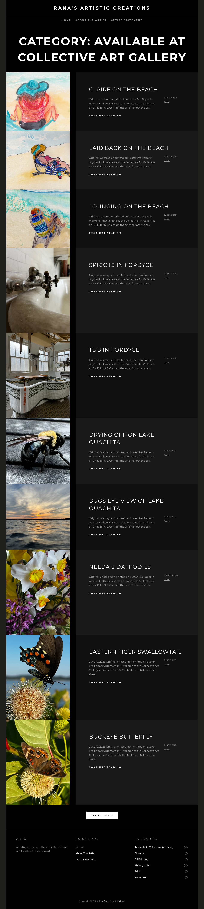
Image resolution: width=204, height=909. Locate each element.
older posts (102, 815)
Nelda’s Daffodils (120, 567)
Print (137, 871)
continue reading (105, 116)
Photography (142, 865)
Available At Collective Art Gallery (154, 847)
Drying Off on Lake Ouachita (121, 438)
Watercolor (141, 877)
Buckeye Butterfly (121, 736)
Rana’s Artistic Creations (112, 901)
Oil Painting (141, 859)
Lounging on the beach (129, 206)
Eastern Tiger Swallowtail (135, 651)
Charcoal (140, 853)
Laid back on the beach (129, 148)
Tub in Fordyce (114, 350)
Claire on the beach (123, 89)
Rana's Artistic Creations (102, 8)
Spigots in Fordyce (121, 265)
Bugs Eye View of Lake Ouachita (126, 504)
